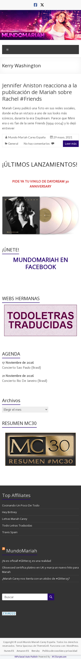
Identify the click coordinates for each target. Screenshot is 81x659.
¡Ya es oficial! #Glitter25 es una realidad (26, 561)
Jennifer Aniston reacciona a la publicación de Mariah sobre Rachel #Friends (39, 92)
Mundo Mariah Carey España (26, 137)
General (13, 143)
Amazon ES (23, 650)
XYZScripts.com (59, 656)
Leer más (71, 143)
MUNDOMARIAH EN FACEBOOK (40, 263)
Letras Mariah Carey (14, 519)
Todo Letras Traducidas (17, 525)
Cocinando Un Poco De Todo (20, 505)
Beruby (36, 650)
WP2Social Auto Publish (26, 656)
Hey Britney (9, 512)
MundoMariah (21, 550)
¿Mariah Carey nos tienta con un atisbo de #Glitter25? (36, 578)
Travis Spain (9, 532)
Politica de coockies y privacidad (59, 650)
